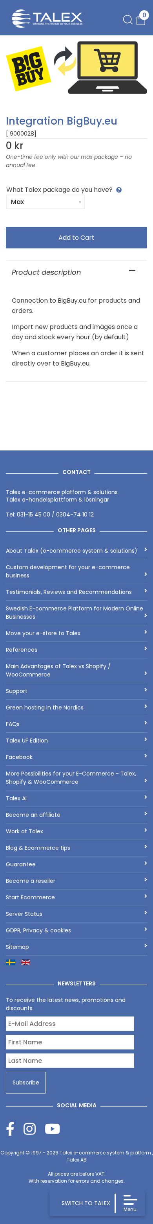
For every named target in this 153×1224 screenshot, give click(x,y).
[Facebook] (15, 1128)
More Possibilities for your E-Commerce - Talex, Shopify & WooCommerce (71, 778)
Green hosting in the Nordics (45, 707)
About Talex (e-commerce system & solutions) (71, 551)
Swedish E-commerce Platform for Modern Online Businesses (74, 613)
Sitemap (17, 947)
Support (16, 691)
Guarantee (21, 864)
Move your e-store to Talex (43, 633)
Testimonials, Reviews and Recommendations (69, 592)
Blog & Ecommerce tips (38, 848)
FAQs (13, 724)
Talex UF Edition (27, 740)
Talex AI (16, 798)
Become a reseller (30, 881)
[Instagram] (34, 1128)
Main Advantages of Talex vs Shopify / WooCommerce (58, 670)
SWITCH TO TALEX (86, 1203)
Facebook (19, 757)
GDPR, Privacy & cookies (38, 930)
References (21, 650)
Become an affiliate (33, 815)
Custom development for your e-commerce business (68, 571)
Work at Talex (24, 831)
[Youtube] (52, 1128)
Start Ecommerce (30, 897)
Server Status (24, 914)
